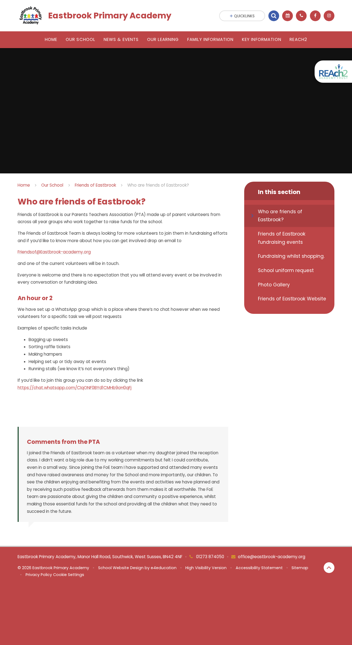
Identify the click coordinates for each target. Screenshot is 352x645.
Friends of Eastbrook (95, 185)
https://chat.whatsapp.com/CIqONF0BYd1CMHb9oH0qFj (74, 388)
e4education (164, 568)
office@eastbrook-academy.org (271, 557)
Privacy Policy (39, 574)
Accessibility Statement (259, 568)
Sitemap (300, 568)
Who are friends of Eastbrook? (158, 185)
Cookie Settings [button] (68, 574)
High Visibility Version (206, 568)
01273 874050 (209, 557)
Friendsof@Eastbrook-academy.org (54, 252)
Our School (52, 185)
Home (24, 185)
